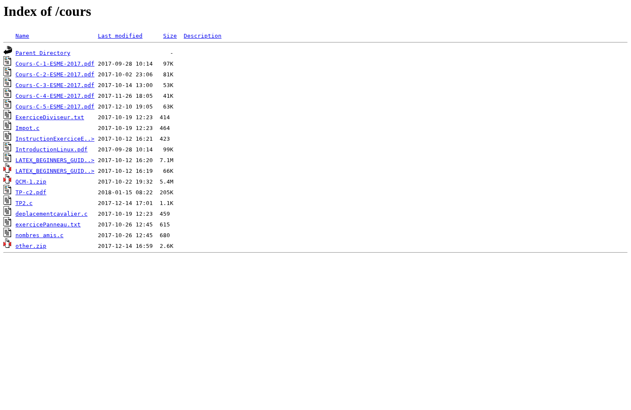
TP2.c (24, 203)
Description (202, 36)
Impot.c (27, 128)
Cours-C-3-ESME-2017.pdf (54, 85)
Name (22, 36)
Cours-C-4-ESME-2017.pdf (54, 96)
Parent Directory (42, 53)
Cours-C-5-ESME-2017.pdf (54, 106)
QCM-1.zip (30, 181)
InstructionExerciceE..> (54, 139)
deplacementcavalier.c (51, 214)
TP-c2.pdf (30, 192)
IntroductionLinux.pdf (51, 149)
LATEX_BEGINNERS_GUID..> (54, 160)
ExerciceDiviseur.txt (49, 117)
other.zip (30, 246)
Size (170, 36)
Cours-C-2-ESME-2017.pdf (54, 74)
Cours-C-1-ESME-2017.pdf (54, 63)
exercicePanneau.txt (48, 224)
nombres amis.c (39, 235)
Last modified (120, 36)
